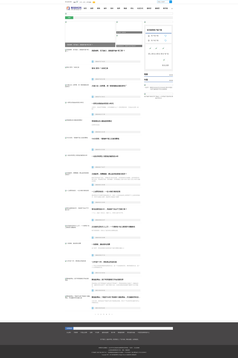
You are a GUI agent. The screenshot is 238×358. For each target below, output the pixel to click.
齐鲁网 (76, 332)
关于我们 (102, 339)
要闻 (98, 8)
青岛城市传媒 (131, 332)
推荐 (91, 8)
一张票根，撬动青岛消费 (101, 244)
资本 (111, 8)
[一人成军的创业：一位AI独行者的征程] (77, 197)
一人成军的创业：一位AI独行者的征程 (106, 191)
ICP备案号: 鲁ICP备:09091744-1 (99, 352)
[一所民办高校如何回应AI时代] (77, 109)
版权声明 (109, 339)
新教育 (157, 8)
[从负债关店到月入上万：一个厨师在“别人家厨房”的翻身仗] (77, 232)
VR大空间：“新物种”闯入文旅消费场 (105, 139)
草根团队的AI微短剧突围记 (102, 121)
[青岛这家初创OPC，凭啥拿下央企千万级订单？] (77, 214)
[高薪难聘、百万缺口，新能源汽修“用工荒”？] (77, 56)
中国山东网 (84, 332)
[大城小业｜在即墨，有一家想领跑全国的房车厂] (77, 91)
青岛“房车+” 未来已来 (100, 68)
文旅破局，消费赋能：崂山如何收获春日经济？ (109, 174)
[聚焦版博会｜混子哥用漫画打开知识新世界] (77, 285)
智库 (118, 8)
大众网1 (68, 332)
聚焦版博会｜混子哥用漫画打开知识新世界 (107, 279)
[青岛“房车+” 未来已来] (77, 73)
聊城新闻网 (121, 332)
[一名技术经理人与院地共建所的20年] (77, 161)
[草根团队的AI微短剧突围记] (77, 126)
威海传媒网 (105, 332)
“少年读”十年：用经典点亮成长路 (104, 262)
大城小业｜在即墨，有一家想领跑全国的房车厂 (109, 86)
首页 (85, 8)
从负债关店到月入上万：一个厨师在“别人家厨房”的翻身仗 (113, 227)
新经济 (149, 8)
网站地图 (128, 339)
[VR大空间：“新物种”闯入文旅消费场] (77, 144)
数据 (125, 8)
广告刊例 (122, 339)
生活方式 (140, 8)
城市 (105, 8)
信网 (91, 332)
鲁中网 (113, 332)
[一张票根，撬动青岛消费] (77, 249)
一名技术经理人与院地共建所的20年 (105, 156)
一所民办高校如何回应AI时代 (103, 103)
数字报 (165, 8)
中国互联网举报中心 (143, 332)
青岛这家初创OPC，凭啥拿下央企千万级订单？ (109, 209)
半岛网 (97, 332)
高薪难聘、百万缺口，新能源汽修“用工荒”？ (108, 51)
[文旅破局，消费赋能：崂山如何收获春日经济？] (77, 179)
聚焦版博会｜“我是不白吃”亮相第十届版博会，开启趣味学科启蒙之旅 (116, 297)
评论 (132, 8)
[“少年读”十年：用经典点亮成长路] (77, 267)
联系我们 (115, 339)
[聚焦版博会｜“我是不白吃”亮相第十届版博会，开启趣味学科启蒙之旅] (77, 302)
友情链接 (135, 339)
